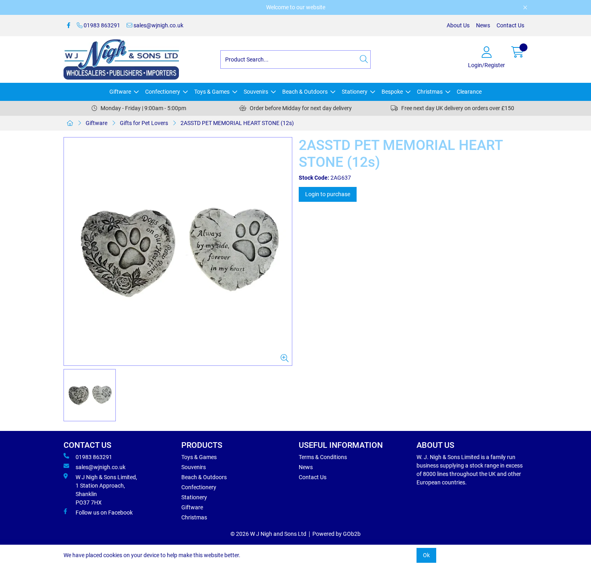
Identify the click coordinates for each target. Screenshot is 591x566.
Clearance (469, 91)
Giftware (120, 91)
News (483, 25)
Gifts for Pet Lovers (144, 123)
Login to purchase (327, 194)
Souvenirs (256, 91)
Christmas (430, 91)
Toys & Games (212, 91)
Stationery (354, 91)
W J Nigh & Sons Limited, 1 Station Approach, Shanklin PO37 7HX (106, 490)
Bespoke (392, 91)
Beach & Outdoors (305, 91)
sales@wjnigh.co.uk (157, 25)
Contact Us (510, 25)
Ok (426, 555)
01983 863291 (101, 25)
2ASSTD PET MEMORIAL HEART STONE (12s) (237, 123)
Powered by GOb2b (336, 534)
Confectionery (162, 91)
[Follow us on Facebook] (69, 25)
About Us (458, 25)
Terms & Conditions (323, 457)
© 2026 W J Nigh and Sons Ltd (268, 534)
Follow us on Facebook (104, 512)
